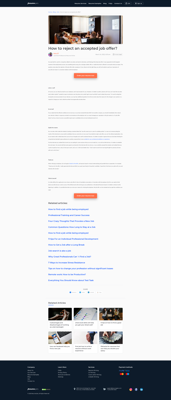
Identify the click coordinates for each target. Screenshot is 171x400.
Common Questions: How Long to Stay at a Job (71, 227)
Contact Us (118, 3)
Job (58, 12)
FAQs (110, 3)
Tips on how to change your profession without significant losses (80, 268)
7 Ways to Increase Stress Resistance (66, 262)
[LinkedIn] (141, 389)
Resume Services (80, 3)
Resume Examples (95, 3)
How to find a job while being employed (68, 209)
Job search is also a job (59, 251)
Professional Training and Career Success (68, 215)
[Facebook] (136, 389)
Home (50, 12)
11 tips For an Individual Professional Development (73, 239)
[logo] (33, 389)
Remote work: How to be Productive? (67, 274)
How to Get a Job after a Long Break (66, 245)
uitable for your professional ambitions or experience (97, 139)
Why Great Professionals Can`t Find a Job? (69, 256)
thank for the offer (74, 163)
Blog (105, 3)
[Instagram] (131, 389)
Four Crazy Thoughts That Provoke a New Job (71, 221)
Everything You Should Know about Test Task (71, 280)
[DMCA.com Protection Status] (46, 389)
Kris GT (56, 53)
